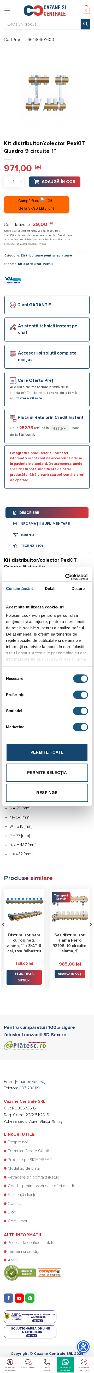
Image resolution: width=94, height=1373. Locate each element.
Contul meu (18, 1221)
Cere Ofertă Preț (36, 381)
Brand (27, 535)
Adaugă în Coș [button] (69, 973)
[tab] (47, 512)
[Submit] (85, 24)
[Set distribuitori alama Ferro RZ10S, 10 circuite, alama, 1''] (70, 909)
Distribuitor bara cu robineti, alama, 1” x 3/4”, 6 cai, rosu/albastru (24, 943)
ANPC (13, 1260)
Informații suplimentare (44, 524)
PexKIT (48, 264)
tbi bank (27, 434)
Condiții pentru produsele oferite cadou (43, 1186)
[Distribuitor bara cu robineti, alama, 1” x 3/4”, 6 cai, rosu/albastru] (24, 909)
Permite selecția (47, 772)
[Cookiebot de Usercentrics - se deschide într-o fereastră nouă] (66, 574)
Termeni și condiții (23, 1251)
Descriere (28, 513)
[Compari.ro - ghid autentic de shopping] (32, 1272)
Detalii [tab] (51, 588)
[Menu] (7, 10)
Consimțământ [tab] (19, 588)
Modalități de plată (24, 1168)
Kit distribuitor (29, 264)
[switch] (80, 695)
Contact (15, 1203)
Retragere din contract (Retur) (33, 1177)
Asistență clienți (21, 1195)
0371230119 (29, 1088)
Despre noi (18, 1142)
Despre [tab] (78, 588)
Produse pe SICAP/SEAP (30, 1160)
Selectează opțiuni (24, 977)
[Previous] (3, 935)
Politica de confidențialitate (31, 1243)
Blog (12, 1212)
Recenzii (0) (31, 546)
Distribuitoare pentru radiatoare (46, 255)
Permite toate (47, 752)
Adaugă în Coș (58, 182)
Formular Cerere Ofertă (28, 1151)
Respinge (47, 792)
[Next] (90, 935)
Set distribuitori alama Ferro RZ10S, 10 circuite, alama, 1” (69, 943)
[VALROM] (13, 280)
